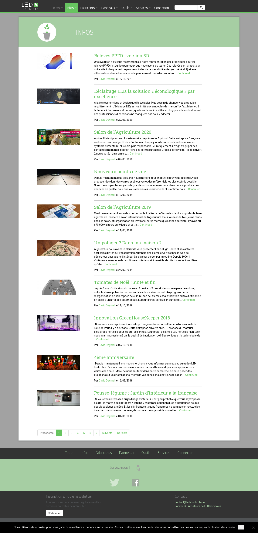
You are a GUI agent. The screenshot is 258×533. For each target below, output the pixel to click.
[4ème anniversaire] (58, 363)
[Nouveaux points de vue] (58, 177)
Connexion (161, 7)
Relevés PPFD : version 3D (121, 56)
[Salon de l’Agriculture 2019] (58, 212)
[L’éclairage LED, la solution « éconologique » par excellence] (58, 97)
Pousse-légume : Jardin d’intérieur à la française (145, 393)
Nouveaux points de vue (120, 172)
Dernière (122, 433)
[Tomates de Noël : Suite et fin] (58, 288)
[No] (253, 527)
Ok (241, 527)
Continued (184, 73)
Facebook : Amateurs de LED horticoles (198, 506)
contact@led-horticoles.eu (190, 502)
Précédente (47, 433)
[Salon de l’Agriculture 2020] (58, 138)
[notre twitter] (118, 483)
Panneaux (108, 7)
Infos (70, 7)
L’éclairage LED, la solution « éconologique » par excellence (144, 93)
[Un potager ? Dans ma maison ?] (58, 248)
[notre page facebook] (140, 483)
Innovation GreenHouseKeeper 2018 (132, 318)
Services (142, 7)
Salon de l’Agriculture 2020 (122, 132)
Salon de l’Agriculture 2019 (122, 207)
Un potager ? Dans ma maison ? (127, 243)
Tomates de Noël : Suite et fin (125, 282)
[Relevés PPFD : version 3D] (58, 61)
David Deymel (107, 78)
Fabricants (88, 7)
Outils (125, 7)
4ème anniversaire (114, 357)
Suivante (107, 433)
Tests (57, 7)
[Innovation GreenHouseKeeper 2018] (58, 323)
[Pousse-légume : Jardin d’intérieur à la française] (58, 398)
